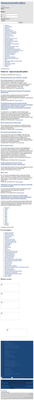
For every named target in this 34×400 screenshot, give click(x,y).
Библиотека (8, 247)
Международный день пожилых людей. (14, 77)
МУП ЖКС (7, 62)
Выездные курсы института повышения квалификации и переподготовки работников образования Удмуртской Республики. (16, 197)
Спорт (6, 248)
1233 (6, 218)
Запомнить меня (5, 19)
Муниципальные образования (13, 346)
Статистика (8, 264)
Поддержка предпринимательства (14, 50)
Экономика (7, 45)
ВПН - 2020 (8, 276)
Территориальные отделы (12, 46)
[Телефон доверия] (10, 319)
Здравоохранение (9, 47)
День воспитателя (7, 145)
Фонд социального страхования (13, 259)
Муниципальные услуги (11, 38)
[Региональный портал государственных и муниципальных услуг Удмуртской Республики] (10, 299)
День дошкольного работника (11, 122)
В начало (7, 207)
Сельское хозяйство (10, 53)
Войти (3, 20)
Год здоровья (8, 275)
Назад (6, 209)
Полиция (7, 238)
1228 (6, 211)
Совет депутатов (9, 35)
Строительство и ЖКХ (10, 32)
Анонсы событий (9, 232)
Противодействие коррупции (12, 49)
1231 (6, 215)
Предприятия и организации (12, 374)
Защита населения (10, 239)
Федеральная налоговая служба (13, 260)
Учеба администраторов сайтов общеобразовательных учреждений (13, 163)
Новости (7, 28)
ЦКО (6, 59)
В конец (7, 224)
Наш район (8, 29)
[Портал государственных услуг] (10, 290)
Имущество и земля (10, 63)
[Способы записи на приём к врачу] (10, 308)
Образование (8, 42)
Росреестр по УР (9, 268)
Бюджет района (9, 39)
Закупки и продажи (10, 54)
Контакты (7, 55)
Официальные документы (12, 51)
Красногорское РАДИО (11, 265)
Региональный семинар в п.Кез (11, 132)
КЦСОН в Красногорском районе (13, 271)
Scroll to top (4, 390)
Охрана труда (8, 263)
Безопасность (8, 34)
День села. (4, 172)
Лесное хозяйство (9, 256)
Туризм (6, 66)
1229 (6, 213)
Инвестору (7, 65)
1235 (6, 220)
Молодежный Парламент (11, 41)
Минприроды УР (9, 257)
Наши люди (8, 370)
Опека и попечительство (11, 251)
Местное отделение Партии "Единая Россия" (17, 267)
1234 (6, 219)
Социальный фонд (10, 255)
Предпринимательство (11, 252)
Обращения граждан (10, 361)
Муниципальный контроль (12, 58)
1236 (6, 222)
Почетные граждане (10, 57)
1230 (6, 214)
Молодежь (21, 142)
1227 (6, 210)
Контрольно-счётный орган (12, 43)
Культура (7, 37)
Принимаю (4, 398)
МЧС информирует (10, 269)
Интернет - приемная (10, 33)
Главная (7, 25)
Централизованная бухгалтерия (13, 61)
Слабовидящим (5, 7)
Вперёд (7, 223)
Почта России (8, 261)
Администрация (9, 30)
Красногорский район (13, 3)
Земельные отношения (11, 272)
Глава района (8, 26)
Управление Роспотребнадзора (13, 273)
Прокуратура (8, 236)
